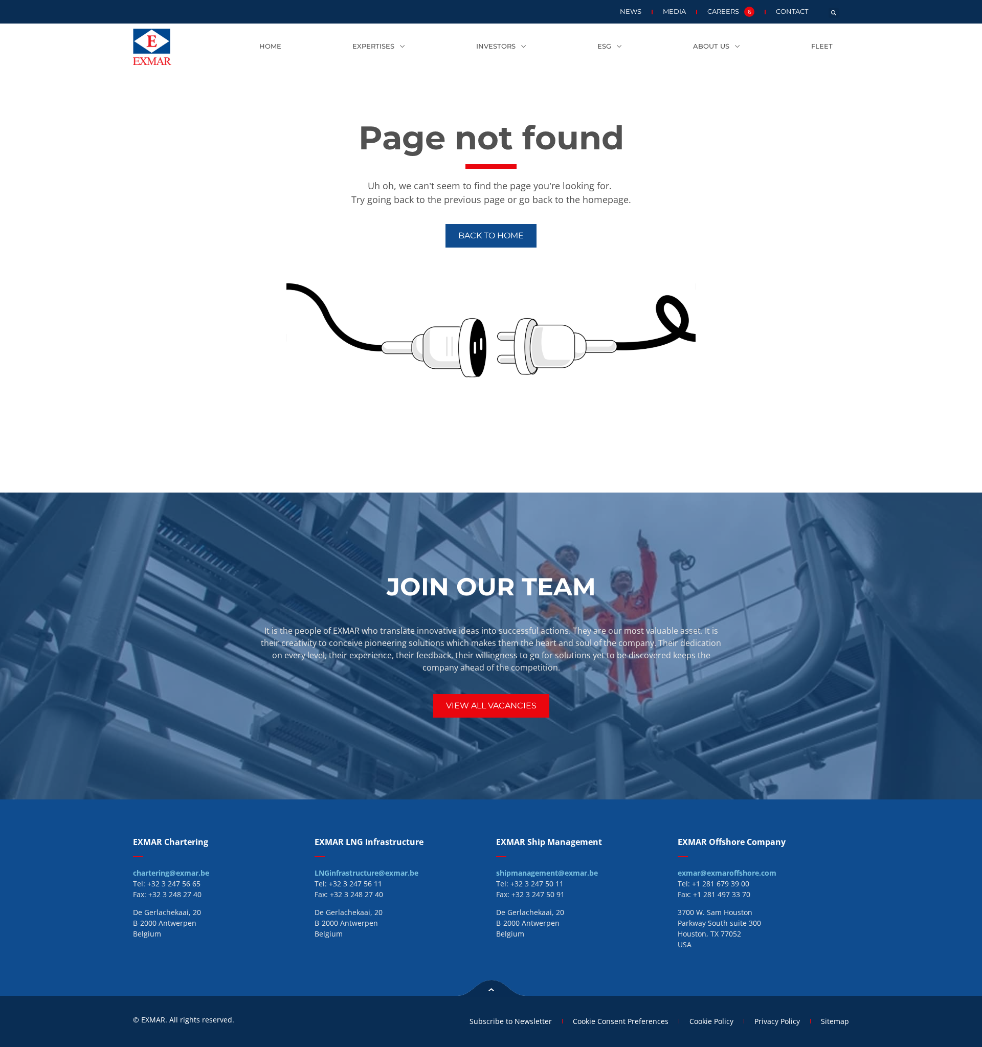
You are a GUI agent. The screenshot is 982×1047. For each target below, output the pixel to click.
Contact (792, 11)
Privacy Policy (777, 1021)
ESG (604, 46)
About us (711, 46)
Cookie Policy (711, 1021)
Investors (496, 46)
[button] (834, 13)
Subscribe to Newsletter (511, 1021)
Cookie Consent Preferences (620, 1021)
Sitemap (835, 1021)
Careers (729, 11)
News (630, 11)
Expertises (373, 46)
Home (270, 46)
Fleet (822, 46)
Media (674, 11)
